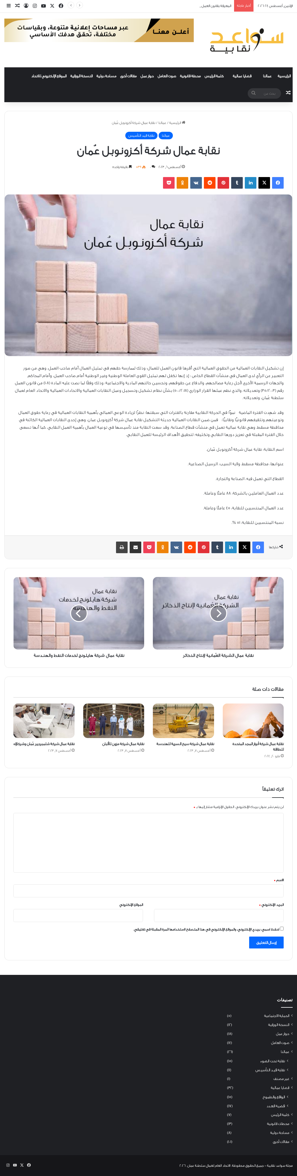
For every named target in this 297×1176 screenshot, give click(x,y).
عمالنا (267, 76)
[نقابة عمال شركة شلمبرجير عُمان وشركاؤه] (44, 721)
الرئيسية (284, 76)
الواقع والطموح (274, 1097)
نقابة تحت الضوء (272, 1061)
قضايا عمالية (242, 76)
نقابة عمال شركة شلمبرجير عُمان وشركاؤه (44, 744)
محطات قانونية (278, 1124)
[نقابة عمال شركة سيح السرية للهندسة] (183, 721)
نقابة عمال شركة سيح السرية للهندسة (185, 744)
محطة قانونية (190, 76)
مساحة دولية (106, 76)
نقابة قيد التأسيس (141, 136)
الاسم (279, 880)
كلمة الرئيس (214, 76)
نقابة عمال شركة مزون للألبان (123, 744)
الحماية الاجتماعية (276, 1016)
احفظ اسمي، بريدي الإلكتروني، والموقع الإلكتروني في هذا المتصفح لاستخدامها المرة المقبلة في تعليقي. (206, 929)
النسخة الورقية (81, 76)
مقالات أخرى (128, 76)
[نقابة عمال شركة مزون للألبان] (113, 721)
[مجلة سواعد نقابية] (247, 40)
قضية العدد (276, 1106)
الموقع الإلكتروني (131, 905)
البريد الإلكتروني (271, 905)
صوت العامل (167, 76)
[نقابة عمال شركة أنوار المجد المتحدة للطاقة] (253, 721)
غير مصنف (281, 1079)
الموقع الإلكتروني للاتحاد (48, 76)
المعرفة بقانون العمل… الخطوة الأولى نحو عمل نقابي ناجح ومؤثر (186, 6)
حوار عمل (147, 76)
